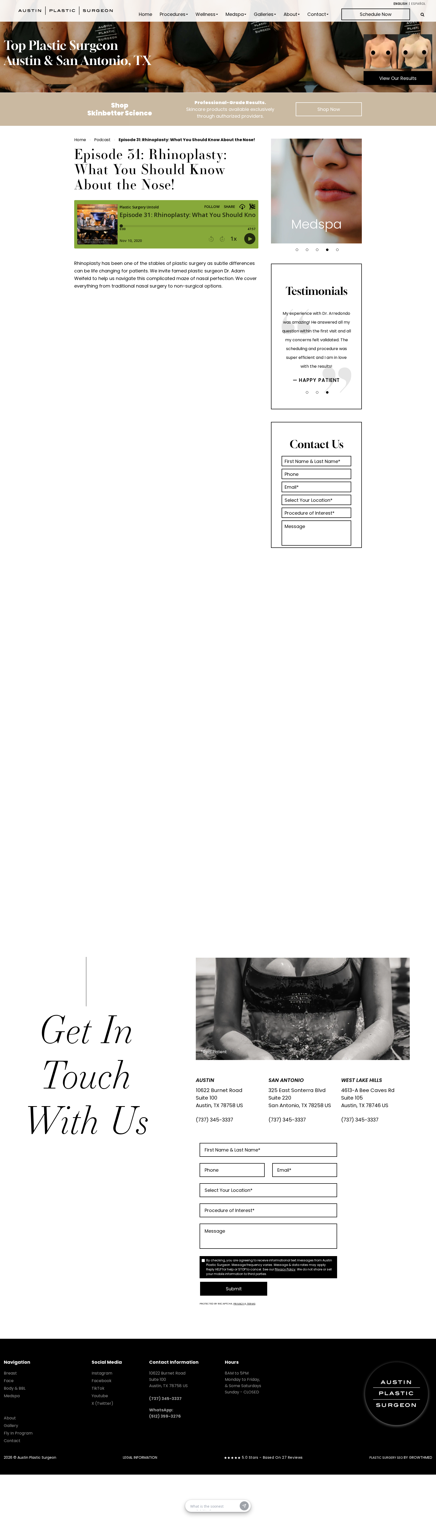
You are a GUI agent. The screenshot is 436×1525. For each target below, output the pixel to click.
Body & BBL (14, 1388)
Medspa (235, 14)
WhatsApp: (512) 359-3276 (165, 1413)
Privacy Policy (285, 1269)
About (290, 14)
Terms (250, 1303)
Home (145, 14)
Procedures (172, 14)
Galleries (264, 14)
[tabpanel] (316, 191)
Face (9, 1381)
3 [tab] (317, 249)
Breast (10, 1373)
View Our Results (398, 78)
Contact (316, 14)
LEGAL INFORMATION (140, 1457)
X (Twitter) (102, 1403)
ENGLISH (400, 4)
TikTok (98, 1388)
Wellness (205, 14)
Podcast (102, 140)
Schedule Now (376, 14)
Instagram (102, 1373)
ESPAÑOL (418, 4)
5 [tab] (337, 249)
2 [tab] (307, 249)
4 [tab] (327, 249)
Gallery (11, 1425)
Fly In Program (18, 1433)
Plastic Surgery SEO (386, 1457)
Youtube (100, 1396)
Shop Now (328, 109)
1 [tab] (297, 249)
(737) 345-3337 (214, 1119)
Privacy (238, 1303)
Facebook (102, 1381)
